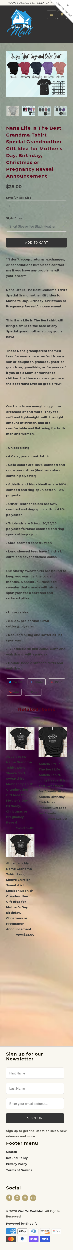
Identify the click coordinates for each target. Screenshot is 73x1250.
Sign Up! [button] (38, 63)
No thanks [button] (36, 69)
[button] (68, 20)
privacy (36, 89)
